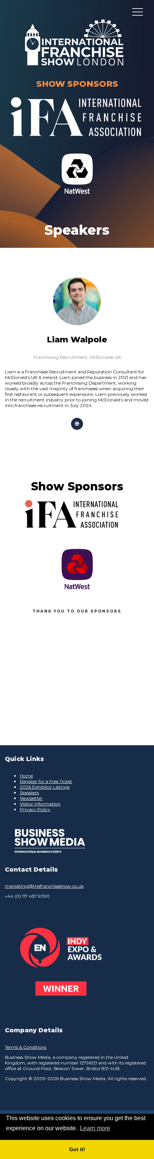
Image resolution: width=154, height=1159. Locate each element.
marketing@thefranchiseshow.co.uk (44, 886)
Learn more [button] (95, 1128)
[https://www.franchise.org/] (75, 141)
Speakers (29, 792)
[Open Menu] (137, 11)
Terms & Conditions (25, 1047)
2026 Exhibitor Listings (45, 787)
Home (26, 776)
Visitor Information (40, 804)
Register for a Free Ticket (46, 781)
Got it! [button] (77, 1149)
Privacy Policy (35, 809)
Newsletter (31, 798)
